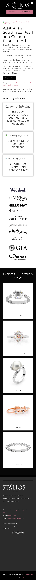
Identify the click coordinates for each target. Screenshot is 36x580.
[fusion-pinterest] (22, 532)
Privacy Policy (24, 577)
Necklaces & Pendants (10, 85)
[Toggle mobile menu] (32, 3)
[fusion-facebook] (14, 532)
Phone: (10, 515)
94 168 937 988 (29, 574)
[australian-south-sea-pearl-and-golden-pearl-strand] (18, 22)
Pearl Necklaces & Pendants (22, 83)
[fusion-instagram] (18, 532)
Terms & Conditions (14, 577)
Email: (13, 518)
